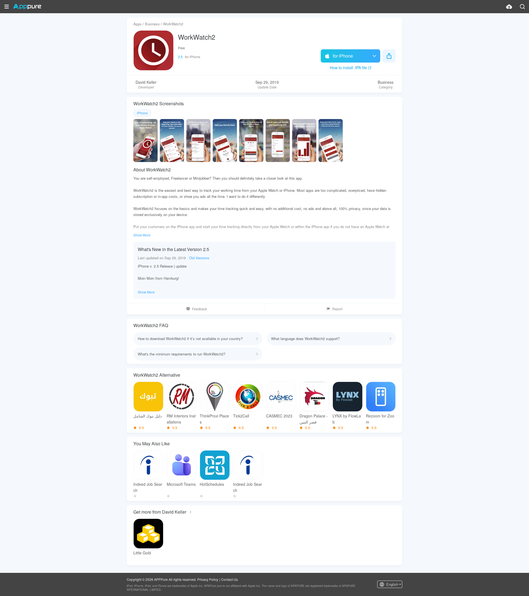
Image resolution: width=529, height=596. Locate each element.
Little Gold (142, 552)
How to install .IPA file (348, 67)
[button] (6, 6)
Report (337, 308)
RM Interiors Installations (181, 419)
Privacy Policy (207, 579)
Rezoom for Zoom (380, 419)
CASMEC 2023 (279, 416)
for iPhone (343, 56)
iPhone (142, 112)
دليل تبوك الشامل (147, 416)
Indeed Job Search (147, 487)
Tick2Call (241, 416)
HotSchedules (212, 484)
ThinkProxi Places (214, 419)
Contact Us (229, 579)
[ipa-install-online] (509, 6)
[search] (522, 6)
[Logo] (27, 6)
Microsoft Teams (181, 484)
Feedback (199, 308)
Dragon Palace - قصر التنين (313, 419)
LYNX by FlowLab (347, 419)
